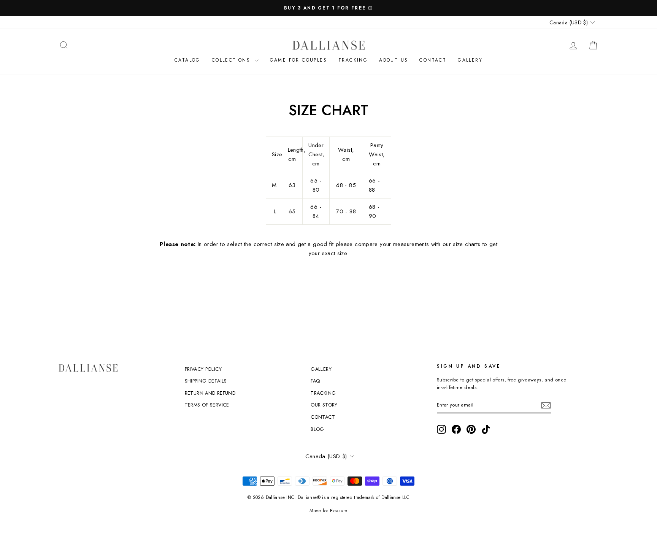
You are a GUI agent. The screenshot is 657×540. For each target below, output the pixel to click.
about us (393, 60)
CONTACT (432, 60)
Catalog (187, 60)
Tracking (353, 60)
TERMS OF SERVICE (207, 404)
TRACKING (323, 393)
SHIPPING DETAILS (206, 380)
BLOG (317, 429)
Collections (232, 60)
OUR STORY (324, 404)
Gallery (470, 60)
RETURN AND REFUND (210, 393)
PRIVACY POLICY (203, 369)
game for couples (298, 60)
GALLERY (321, 369)
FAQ (315, 380)
